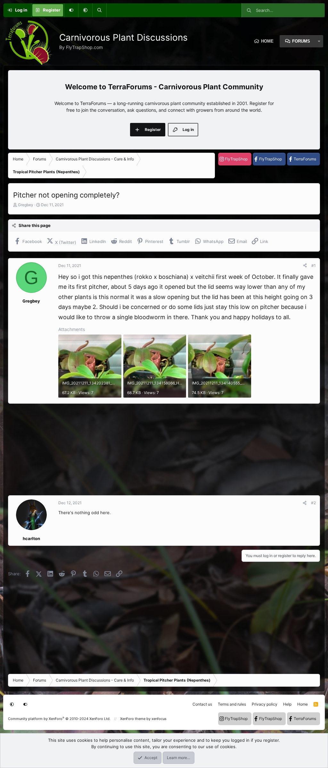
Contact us (202, 704)
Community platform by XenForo (59, 718)
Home (267, 41)
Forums (301, 41)
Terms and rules (232, 704)
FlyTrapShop (236, 159)
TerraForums (305, 159)
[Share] (305, 266)
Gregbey (25, 204)
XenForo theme (132, 718)
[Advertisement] (164, 449)
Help (287, 704)
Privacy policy (264, 704)
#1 (313, 265)
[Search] (99, 10)
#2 (313, 502)
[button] (85, 10)
